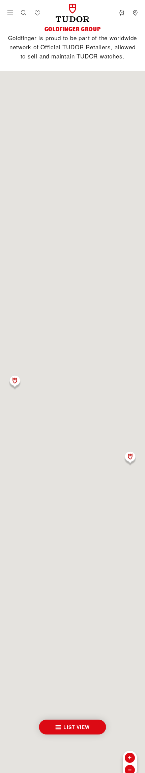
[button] (23, 12)
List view (76, 727)
